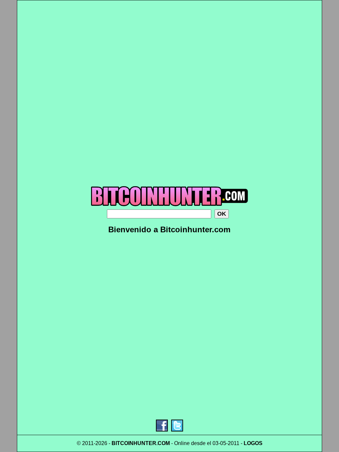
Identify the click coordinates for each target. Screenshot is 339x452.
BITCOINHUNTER (134, 443)
